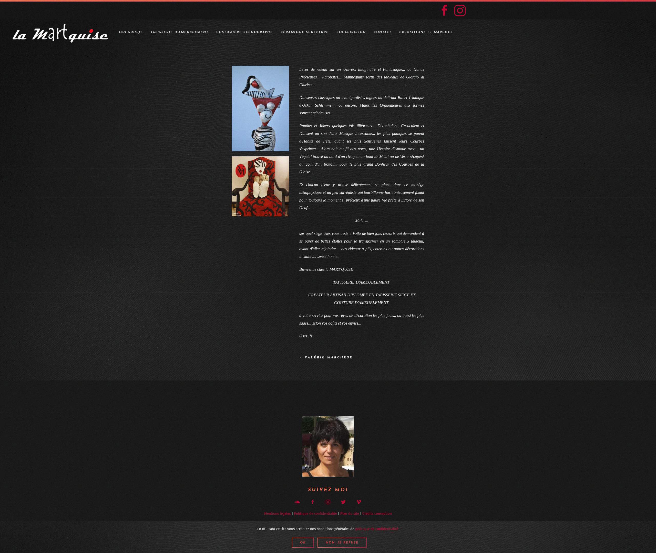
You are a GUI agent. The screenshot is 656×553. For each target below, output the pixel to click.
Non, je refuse (342, 542)
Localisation (351, 32)
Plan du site (349, 513)
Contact (383, 32)
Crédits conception (377, 513)
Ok (303, 542)
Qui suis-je (131, 32)
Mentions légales (277, 513)
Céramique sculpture (305, 32)
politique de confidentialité (376, 529)
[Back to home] (60, 32)
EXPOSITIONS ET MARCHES (426, 32)
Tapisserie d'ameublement (180, 32)
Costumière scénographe (244, 32)
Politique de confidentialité (315, 513)
